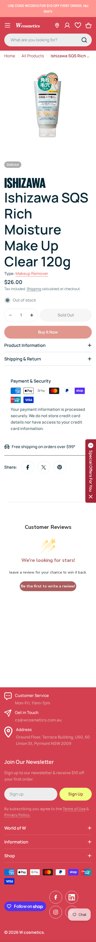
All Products (33, 56)
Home (9, 56)
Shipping (34, 288)
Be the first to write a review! (48, 586)
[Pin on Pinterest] (59, 467)
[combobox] (48, 40)
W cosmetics (31, 932)
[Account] (67, 25)
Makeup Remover (31, 273)
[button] (90, 471)
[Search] (84, 40)
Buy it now (48, 332)
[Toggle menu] (7, 25)
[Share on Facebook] (27, 467)
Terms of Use (74, 808)
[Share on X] (43, 467)
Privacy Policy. (17, 814)
